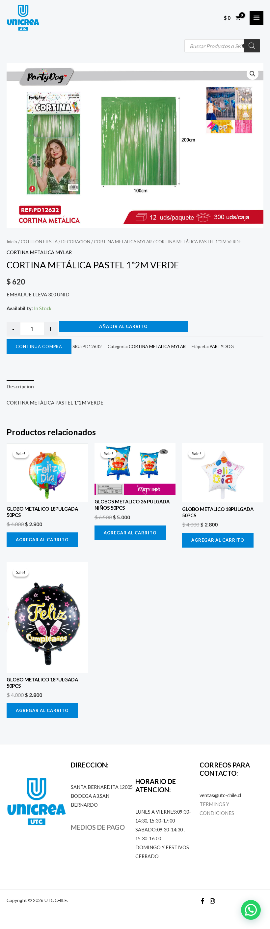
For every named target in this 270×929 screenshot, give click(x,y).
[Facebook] (202, 901)
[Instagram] (212, 901)
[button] (252, 74)
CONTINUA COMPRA (39, 346)
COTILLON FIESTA (39, 241)
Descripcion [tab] (20, 386)
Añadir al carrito (123, 326)
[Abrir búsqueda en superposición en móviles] (222, 45)
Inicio (12, 241)
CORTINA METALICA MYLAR (123, 241)
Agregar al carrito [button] (42, 539)
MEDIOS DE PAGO (98, 827)
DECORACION (75, 241)
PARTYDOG (222, 346)
